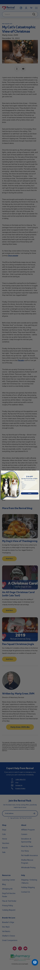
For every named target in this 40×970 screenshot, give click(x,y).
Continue (29, 493)
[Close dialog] (38, 471)
